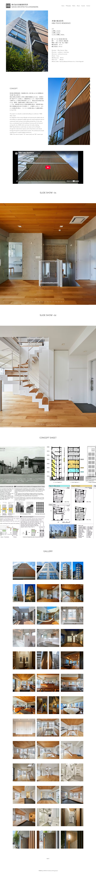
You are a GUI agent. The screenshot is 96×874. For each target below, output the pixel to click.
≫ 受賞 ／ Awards (56, 30)
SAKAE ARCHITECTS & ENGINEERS (25, 7)
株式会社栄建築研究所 (20, 5)
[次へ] (89, 254)
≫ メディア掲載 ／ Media (58, 34)
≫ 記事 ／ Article (56, 32)
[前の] (6, 254)
